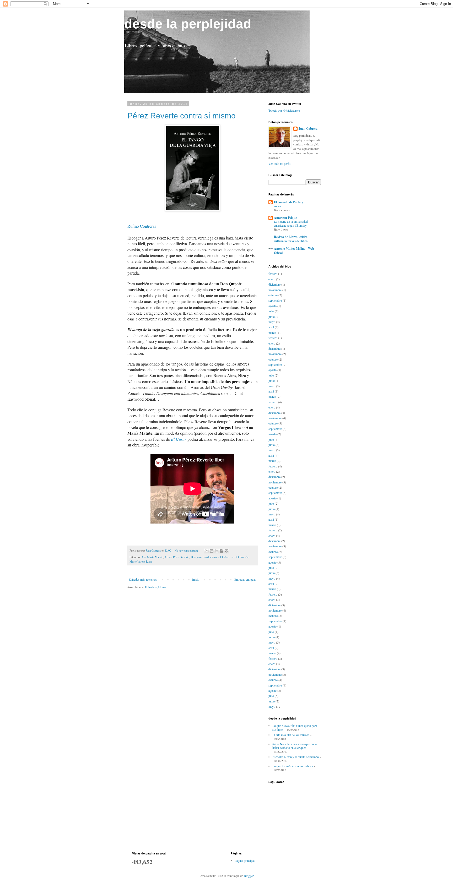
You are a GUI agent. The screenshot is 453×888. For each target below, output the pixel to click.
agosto (272, 306)
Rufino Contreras (141, 226)
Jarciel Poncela (240, 557)
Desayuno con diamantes (205, 557)
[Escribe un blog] (211, 550)
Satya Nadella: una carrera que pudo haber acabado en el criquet (294, 746)
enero (271, 279)
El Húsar (178, 439)
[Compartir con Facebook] (221, 550)
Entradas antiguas (245, 579)
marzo (272, 332)
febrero (272, 273)
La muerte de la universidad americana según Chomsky (291, 223)
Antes (277, 206)
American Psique (285, 217)
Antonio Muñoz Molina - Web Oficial (294, 250)
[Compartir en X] (216, 550)
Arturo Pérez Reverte (177, 557)
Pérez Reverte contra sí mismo (181, 115)
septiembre (275, 300)
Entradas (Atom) (155, 587)
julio (271, 311)
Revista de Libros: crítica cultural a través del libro (291, 239)
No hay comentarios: (187, 550)
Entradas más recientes (143, 579)
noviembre (275, 290)
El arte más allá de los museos (290, 735)
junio (271, 316)
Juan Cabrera (308, 129)
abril (271, 327)
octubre (273, 295)
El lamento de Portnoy (289, 202)
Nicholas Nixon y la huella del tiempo (295, 757)
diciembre (274, 284)
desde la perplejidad (187, 24)
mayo (271, 322)
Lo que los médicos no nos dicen (292, 766)
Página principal (245, 860)
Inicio (195, 579)
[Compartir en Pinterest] (226, 550)
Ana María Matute (152, 557)
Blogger (249, 876)
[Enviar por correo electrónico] (206, 550)
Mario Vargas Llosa (141, 561)
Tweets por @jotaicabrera (284, 110)
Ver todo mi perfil (279, 163)
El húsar (225, 557)
